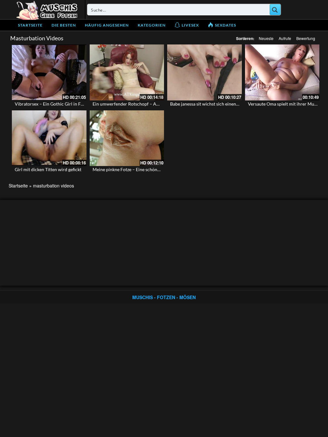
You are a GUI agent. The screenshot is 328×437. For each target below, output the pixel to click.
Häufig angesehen (107, 25)
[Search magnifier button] (275, 9)
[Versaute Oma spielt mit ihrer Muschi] (282, 72)
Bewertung (305, 38)
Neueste (266, 38)
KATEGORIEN (152, 25)
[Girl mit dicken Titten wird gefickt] (49, 138)
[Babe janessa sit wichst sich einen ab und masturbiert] (204, 72)
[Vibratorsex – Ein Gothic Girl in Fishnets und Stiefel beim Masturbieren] (49, 72)
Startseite (30, 25)
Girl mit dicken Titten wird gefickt (48, 169)
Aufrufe (285, 38)
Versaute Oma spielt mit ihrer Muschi (285, 104)
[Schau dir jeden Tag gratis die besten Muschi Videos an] (47, 9)
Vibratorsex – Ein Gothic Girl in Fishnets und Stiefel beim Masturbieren (85, 104)
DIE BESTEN (64, 25)
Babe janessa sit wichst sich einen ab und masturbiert (222, 104)
